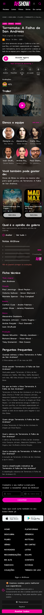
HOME (4, 17)
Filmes (20, 9)
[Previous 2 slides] (3, 204)
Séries (28, 9)
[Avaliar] (6, 69)
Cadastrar (22, 500)
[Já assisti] (30, 69)
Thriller (18, 23)
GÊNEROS (29, 534)
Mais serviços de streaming (21, 63)
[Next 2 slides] (41, 204)
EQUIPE (28, 555)
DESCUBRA (12, 17)
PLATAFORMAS (31, 529)
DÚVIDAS (29, 565)
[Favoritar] (14, 69)
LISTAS (28, 550)
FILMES (20, 17)
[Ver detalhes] (12, 201)
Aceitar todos (22, 611)
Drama (11, 23)
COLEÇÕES (9, 570)
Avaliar (9, 235)
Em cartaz (37, 9)
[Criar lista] (38, 69)
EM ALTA (8, 560)
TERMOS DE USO (33, 570)
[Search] (39, 3)
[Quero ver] (22, 69)
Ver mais (35, 122)
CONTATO (29, 560)
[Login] (34, 4)
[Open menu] (4, 3)
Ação (4, 23)
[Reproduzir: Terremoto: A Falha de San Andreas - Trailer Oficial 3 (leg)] (22, 105)
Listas (13, 9)
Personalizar (23, 602)
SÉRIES (7, 544)
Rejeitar (22, 607)
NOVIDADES (9, 550)
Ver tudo (20, 235)
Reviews (6, 9)
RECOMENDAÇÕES (12, 555)
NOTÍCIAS (29, 539)
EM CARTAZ (30, 544)
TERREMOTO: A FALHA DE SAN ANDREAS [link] (33, 17)
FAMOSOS (8, 565)
